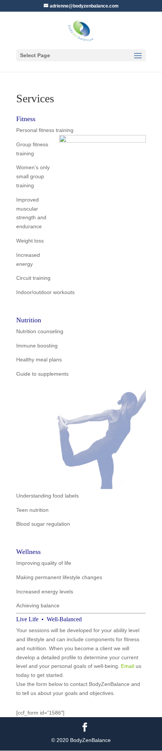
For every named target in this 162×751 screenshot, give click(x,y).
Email (127, 666)
